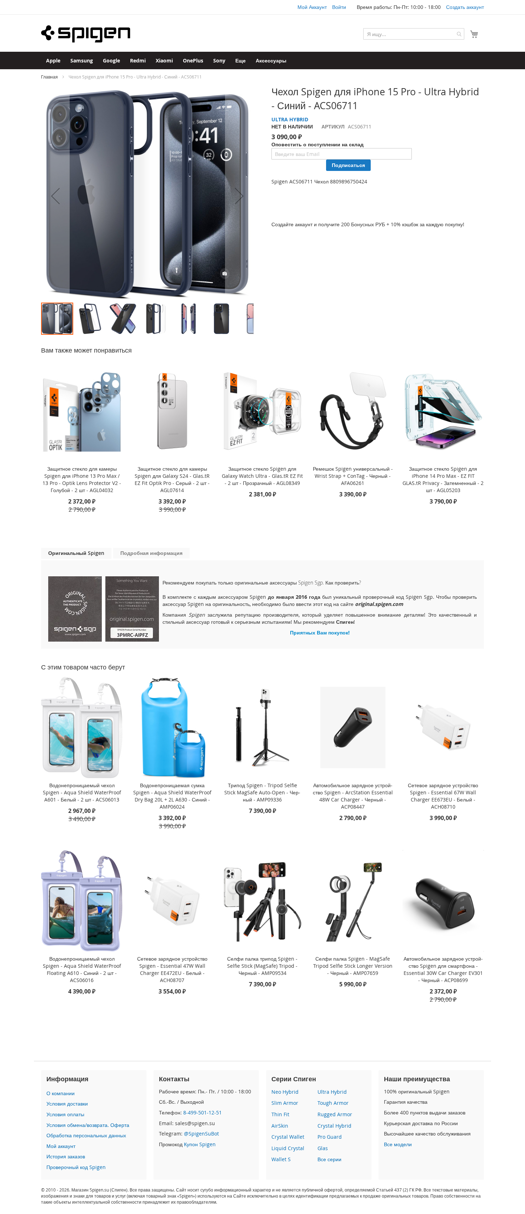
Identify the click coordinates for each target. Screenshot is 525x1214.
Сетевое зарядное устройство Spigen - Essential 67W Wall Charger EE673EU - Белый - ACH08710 (443, 796)
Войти (339, 7)
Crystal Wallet (287, 1136)
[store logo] (85, 33)
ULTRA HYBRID (289, 119)
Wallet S (281, 1159)
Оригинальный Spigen (76, 553)
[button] (55, 196)
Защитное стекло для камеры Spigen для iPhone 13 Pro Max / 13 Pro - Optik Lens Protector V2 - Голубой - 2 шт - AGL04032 (81, 479)
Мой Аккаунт (312, 7)
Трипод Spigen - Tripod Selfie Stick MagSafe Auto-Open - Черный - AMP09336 (262, 792)
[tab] (76, 553)
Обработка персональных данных (86, 1135)
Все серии (329, 1159)
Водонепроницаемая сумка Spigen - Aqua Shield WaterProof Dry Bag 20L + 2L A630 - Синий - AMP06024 (172, 796)
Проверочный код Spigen (76, 1167)
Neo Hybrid (285, 1091)
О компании (60, 1093)
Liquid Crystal (287, 1148)
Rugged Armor (335, 1114)
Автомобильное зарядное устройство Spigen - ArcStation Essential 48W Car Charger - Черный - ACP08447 (353, 796)
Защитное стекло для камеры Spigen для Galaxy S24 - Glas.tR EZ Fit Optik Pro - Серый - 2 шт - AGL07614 (172, 479)
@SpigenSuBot (201, 1133)
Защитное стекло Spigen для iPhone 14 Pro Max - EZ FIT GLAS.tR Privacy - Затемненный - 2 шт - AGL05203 (443, 479)
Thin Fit (280, 1114)
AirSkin (279, 1125)
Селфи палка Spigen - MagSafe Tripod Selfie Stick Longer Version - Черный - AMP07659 (352, 965)
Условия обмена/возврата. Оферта (87, 1125)
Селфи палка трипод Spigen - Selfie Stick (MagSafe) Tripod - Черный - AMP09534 (262, 965)
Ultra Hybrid (332, 1091)
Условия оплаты (65, 1114)
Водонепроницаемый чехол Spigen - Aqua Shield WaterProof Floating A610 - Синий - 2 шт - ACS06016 (82, 969)
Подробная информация (151, 553)
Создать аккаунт (465, 7)
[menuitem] (53, 60)
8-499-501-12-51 (202, 1112)
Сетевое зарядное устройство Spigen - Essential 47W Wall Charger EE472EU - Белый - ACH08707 (172, 969)
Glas (323, 1148)
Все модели (398, 1144)
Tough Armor (333, 1102)
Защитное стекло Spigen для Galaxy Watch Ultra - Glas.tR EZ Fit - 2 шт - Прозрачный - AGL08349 (262, 475)
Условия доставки (67, 1103)
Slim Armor (284, 1102)
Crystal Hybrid (334, 1125)
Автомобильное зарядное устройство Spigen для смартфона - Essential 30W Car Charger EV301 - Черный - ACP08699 (443, 969)
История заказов (65, 1156)
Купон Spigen (200, 1144)
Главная (49, 77)
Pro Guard (330, 1136)
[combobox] (413, 34)
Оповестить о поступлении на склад (317, 144)
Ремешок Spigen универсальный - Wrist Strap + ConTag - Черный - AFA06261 (353, 475)
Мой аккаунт (60, 1146)
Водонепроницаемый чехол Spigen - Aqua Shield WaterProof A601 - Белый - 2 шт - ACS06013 (82, 792)
